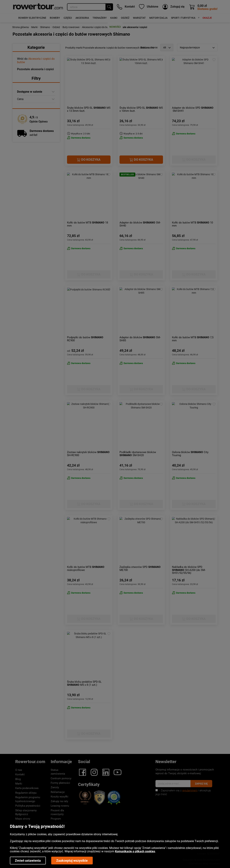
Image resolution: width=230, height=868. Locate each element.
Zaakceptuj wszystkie (72, 860)
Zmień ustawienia (28, 860)
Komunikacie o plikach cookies (135, 851)
